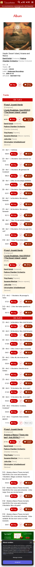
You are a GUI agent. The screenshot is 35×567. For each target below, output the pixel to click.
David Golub (7, 58)
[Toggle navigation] (32, 2)
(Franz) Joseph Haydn (13, 105)
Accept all (17, 562)
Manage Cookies (17, 557)
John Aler (7, 139)
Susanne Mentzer (10, 136)
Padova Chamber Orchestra (14, 127)
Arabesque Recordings (16, 71)
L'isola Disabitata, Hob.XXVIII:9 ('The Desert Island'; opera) (17, 111)
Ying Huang (8, 133)
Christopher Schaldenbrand (14, 142)
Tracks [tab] (6, 95)
